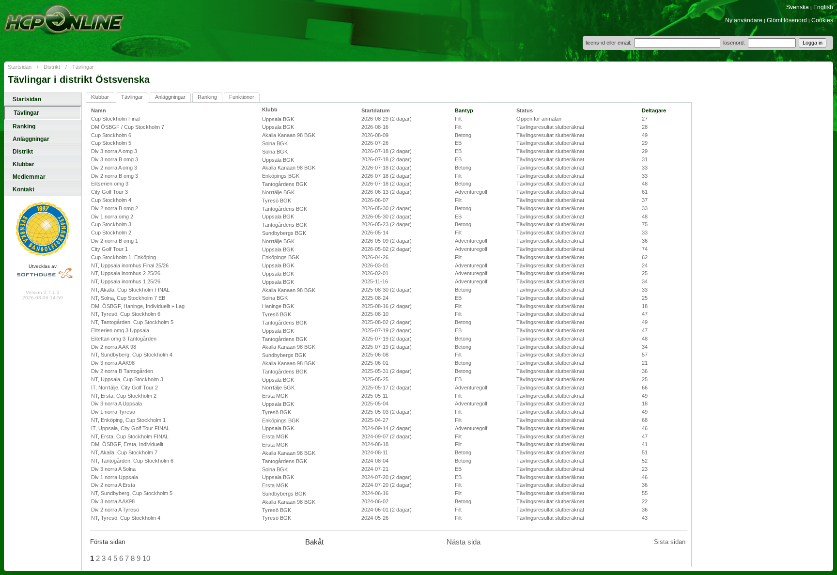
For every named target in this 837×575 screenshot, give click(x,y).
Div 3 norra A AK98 (113, 363)
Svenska (797, 7)
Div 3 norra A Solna (113, 469)
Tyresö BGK (276, 200)
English (823, 7)
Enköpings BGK (280, 176)
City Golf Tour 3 (109, 192)
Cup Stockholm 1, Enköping (123, 257)
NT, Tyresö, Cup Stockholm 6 (125, 314)
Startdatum (375, 110)
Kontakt (23, 189)
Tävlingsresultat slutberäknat (550, 127)
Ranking (24, 126)
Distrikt (52, 67)
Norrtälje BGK (278, 192)
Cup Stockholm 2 (111, 232)
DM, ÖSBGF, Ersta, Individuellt (127, 444)
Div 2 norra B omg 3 (114, 176)
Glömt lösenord (787, 20)
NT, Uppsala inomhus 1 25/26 (125, 281)
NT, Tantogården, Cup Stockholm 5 (132, 322)
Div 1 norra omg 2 (112, 216)
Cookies (822, 20)
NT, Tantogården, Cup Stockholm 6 (132, 461)
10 (146, 558)
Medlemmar (29, 176)
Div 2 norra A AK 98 (113, 347)
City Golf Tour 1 (109, 249)
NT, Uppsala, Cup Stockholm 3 (127, 379)
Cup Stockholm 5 (111, 143)
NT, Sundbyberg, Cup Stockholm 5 (131, 493)
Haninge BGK (278, 306)
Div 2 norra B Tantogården (122, 371)
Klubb (270, 109)
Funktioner (241, 97)
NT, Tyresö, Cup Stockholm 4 (125, 518)
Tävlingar (83, 67)
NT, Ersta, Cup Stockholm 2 (123, 396)
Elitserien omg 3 (109, 183)
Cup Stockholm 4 (111, 200)
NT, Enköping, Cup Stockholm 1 (128, 420)
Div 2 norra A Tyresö (115, 510)
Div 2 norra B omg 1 (114, 241)
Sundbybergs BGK (284, 233)
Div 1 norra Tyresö (113, 412)
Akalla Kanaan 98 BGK (288, 135)
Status (524, 110)
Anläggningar (31, 139)
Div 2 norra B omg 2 (114, 208)
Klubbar (23, 164)
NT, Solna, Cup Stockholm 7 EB (128, 298)
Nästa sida (463, 542)
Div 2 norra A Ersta (113, 485)
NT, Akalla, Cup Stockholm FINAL (130, 290)
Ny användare (743, 20)
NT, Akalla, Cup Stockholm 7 (124, 452)
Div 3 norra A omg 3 (114, 151)
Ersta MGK (275, 396)
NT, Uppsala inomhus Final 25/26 (130, 265)
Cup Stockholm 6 (111, 135)
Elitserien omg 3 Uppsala (120, 330)
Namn (98, 110)
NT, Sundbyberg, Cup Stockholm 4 (131, 354)
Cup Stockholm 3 (111, 224)
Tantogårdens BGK (284, 184)
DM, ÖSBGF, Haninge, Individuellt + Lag (138, 306)
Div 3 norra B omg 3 (114, 159)
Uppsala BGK (278, 119)
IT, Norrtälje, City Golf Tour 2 (124, 387)
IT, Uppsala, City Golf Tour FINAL (130, 428)
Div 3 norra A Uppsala (116, 403)
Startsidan (19, 67)
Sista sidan (669, 541)
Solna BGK (275, 143)
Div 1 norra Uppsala (114, 477)
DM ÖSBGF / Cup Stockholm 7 (127, 127)
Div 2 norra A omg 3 (114, 168)
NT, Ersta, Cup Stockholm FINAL (130, 436)
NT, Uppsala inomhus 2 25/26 (125, 273)
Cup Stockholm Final (115, 119)
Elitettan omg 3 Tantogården (123, 339)
